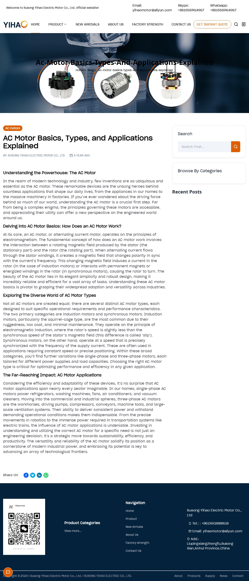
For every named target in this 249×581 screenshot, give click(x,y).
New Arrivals (134, 527)
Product (131, 519)
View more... (73, 531)
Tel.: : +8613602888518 (210, 523)
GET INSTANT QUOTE (212, 24)
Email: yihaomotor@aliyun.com (152, 8)
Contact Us (133, 551)
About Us (132, 535)
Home (130, 511)
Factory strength (137, 543)
